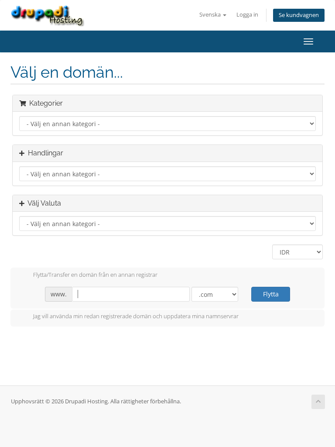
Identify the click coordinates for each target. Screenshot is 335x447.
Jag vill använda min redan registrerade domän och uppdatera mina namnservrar (136, 316)
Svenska (210, 14)
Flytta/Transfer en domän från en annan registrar (95, 275)
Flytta (271, 294)
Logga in (247, 14)
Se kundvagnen (299, 15)
